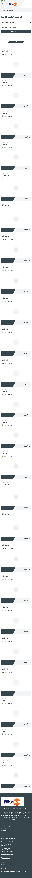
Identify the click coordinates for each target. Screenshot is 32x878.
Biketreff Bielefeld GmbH (7, 10)
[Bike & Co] (7, 858)
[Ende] (21, 42)
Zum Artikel (16, 56)
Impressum (4, 866)
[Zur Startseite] (13, 4)
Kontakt (3, 864)
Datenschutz (4, 868)
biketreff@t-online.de (8, 851)
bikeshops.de (4, 872)
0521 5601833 (6, 848)
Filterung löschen (16, 31)
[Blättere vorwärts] (17, 42)
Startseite (3, 862)
